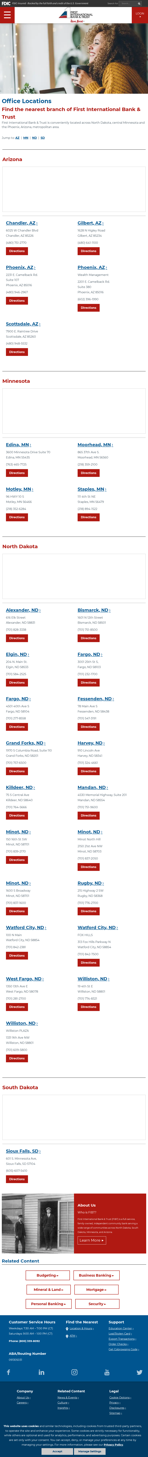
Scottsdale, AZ (22, 323)
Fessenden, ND (95, 698)
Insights (63, 1408)
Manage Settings (89, 1451)
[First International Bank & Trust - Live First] (76, 15)
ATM (72, 1335)
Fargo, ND (89, 654)
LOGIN (140, 13)
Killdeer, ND (19, 787)
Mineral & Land (47, 1290)
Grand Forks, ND (24, 743)
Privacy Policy (113, 1444)
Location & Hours (81, 1328)
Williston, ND (92, 978)
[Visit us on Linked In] (41, 1371)
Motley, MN (18, 489)
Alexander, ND (22, 610)
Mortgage (95, 1290)
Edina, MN (17, 444)
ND (34, 138)
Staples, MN (91, 489)
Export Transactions (122, 1339)
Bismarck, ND (93, 610)
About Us (23, 1397)
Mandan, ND (92, 787)
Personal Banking (47, 1304)
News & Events (67, 1397)
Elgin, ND (16, 654)
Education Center (120, 1328)
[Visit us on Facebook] (8, 1371)
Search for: (113, 3)
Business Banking (95, 1275)
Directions (17, 251)
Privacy (114, 1402)
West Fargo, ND (24, 978)
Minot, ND (17, 831)
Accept (57, 1451)
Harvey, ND (90, 743)
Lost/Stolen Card (119, 1333)
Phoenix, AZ (19, 267)
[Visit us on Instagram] (74, 1371)
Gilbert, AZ (89, 223)
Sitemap (114, 1413)
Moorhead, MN (94, 444)
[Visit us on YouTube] (107, 1371)
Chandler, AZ (20, 223)
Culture (63, 1402)
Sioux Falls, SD (22, 1151)
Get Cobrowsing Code (123, 1349)
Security (96, 1304)
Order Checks (118, 1344)
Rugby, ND (90, 883)
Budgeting (46, 1275)
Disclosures (116, 1408)
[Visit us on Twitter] (140, 1371)
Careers (22, 1402)
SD (43, 138)
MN (25, 138)
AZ (17, 138)
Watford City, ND (25, 927)
